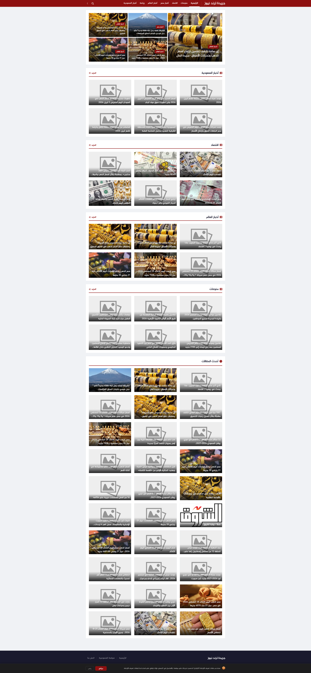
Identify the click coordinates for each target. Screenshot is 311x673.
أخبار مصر (165, 3)
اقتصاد (175, 3)
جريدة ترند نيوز (215, 3)
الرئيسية (194, 3)
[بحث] (93, 3)
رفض (89, 668)
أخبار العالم (152, 3)
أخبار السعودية (130, 3)
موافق (101, 668)
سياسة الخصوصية (107, 658)
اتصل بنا (90, 658)
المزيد (93, 73)
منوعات (184, 3)
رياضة (142, 3)
